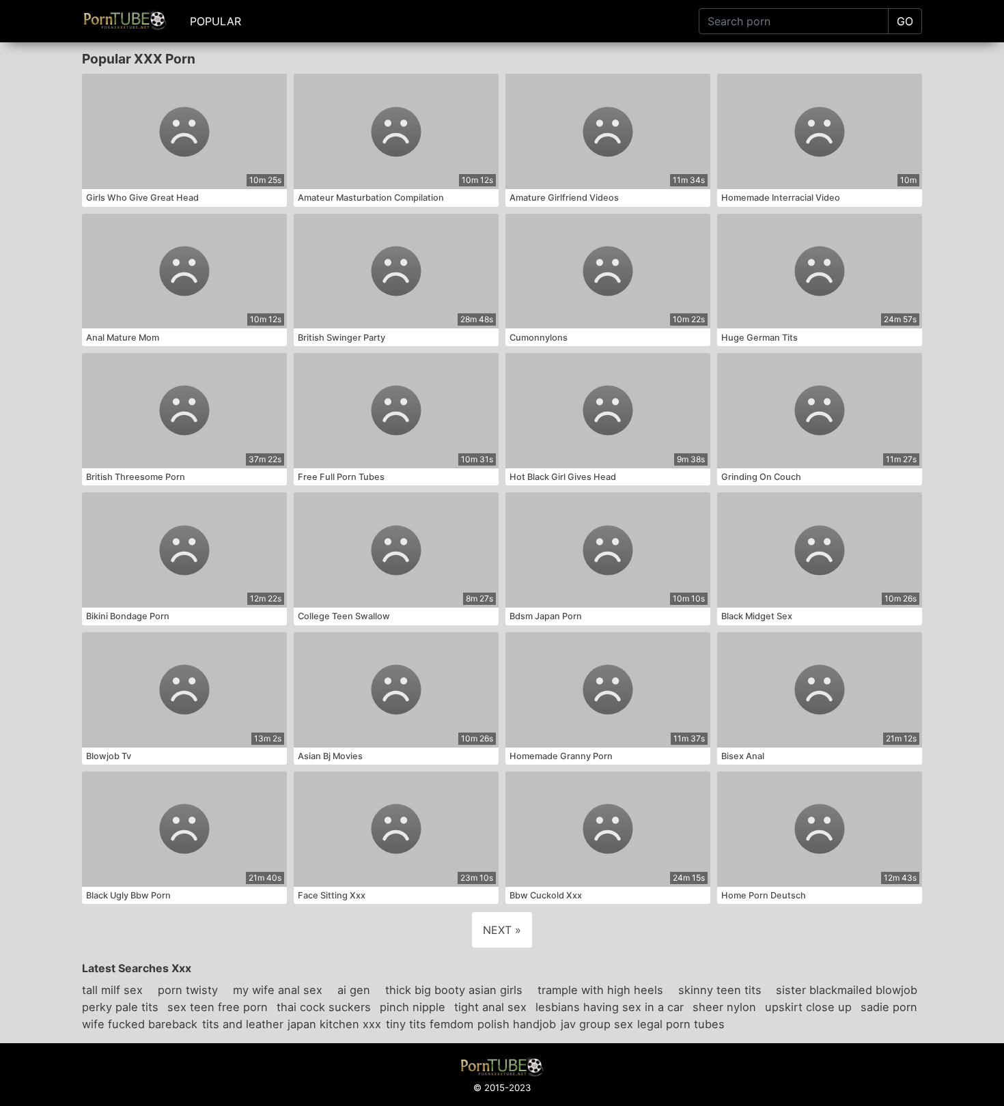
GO (905, 21)
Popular (215, 21)
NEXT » (502, 930)
